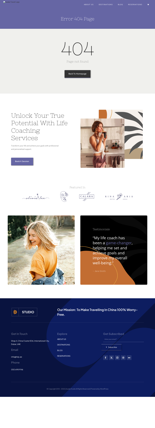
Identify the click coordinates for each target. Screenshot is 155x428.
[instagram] (117, 357)
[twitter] (111, 357)
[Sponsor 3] (86, 193)
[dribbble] (123, 357)
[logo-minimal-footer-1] (24, 308)
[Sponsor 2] (64, 192)
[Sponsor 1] (35, 194)
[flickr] (129, 357)
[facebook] (105, 357)
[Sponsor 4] (119, 194)
